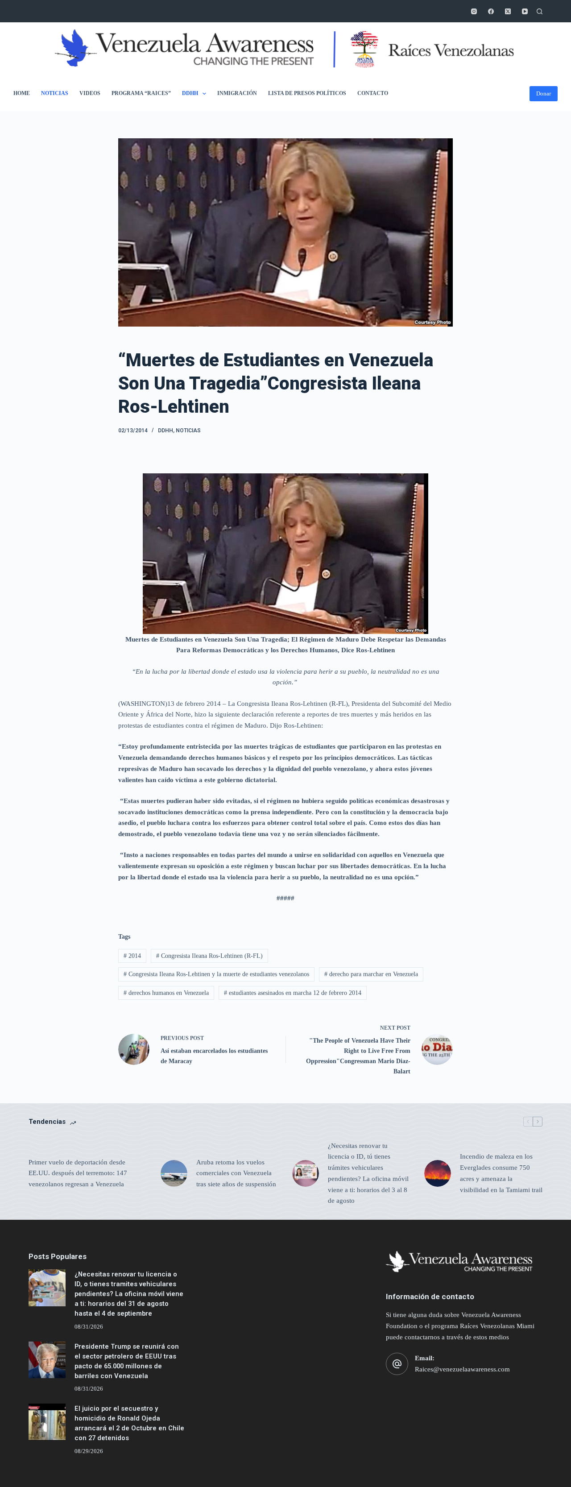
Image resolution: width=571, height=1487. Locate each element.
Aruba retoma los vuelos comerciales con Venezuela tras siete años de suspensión (236, 1173)
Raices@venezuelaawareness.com (462, 1369)
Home (21, 93)
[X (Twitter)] (508, 11)
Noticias (54, 93)
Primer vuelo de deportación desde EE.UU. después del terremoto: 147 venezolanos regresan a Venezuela (78, 1173)
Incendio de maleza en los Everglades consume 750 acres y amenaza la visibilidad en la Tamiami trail (501, 1173)
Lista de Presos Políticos (307, 93)
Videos (89, 93)
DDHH (190, 93)
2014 (132, 956)
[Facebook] (491, 11)
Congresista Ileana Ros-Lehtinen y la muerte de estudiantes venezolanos (216, 974)
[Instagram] (474, 11)
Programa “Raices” (141, 93)
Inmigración (237, 93)
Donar (543, 93)
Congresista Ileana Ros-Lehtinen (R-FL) (209, 956)
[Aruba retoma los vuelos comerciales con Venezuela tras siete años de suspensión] (174, 1173)
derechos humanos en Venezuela (166, 993)
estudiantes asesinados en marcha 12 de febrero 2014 (292, 993)
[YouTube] (525, 11)
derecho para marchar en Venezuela (371, 974)
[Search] (539, 11)
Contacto (372, 93)
